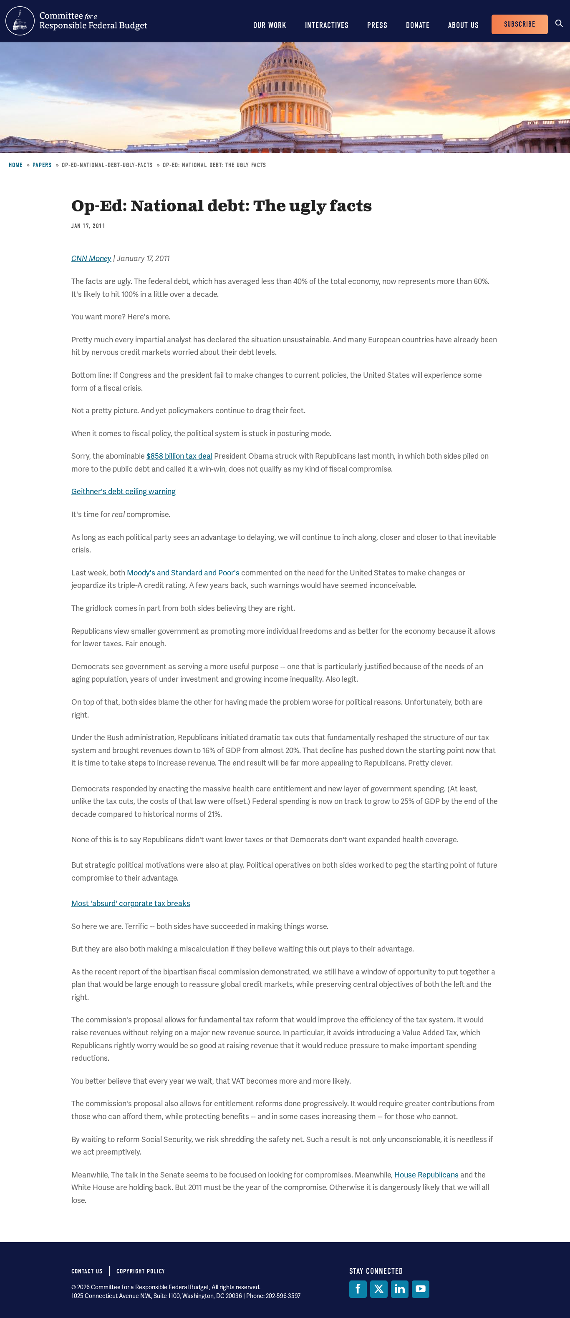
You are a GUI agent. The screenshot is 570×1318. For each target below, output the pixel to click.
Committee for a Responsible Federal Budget (76, 20)
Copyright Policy (140, 1271)
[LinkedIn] (400, 1289)
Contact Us (87, 1271)
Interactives (327, 25)
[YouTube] (420, 1289)
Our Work (270, 25)
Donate (418, 25)
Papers (42, 165)
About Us (463, 25)
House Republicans (426, 1175)
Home (16, 165)
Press (377, 25)
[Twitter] (379, 1289)
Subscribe (519, 24)
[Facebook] (358, 1289)
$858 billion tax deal (179, 456)
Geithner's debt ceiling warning (123, 491)
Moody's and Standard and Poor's (183, 572)
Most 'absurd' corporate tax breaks (130, 903)
